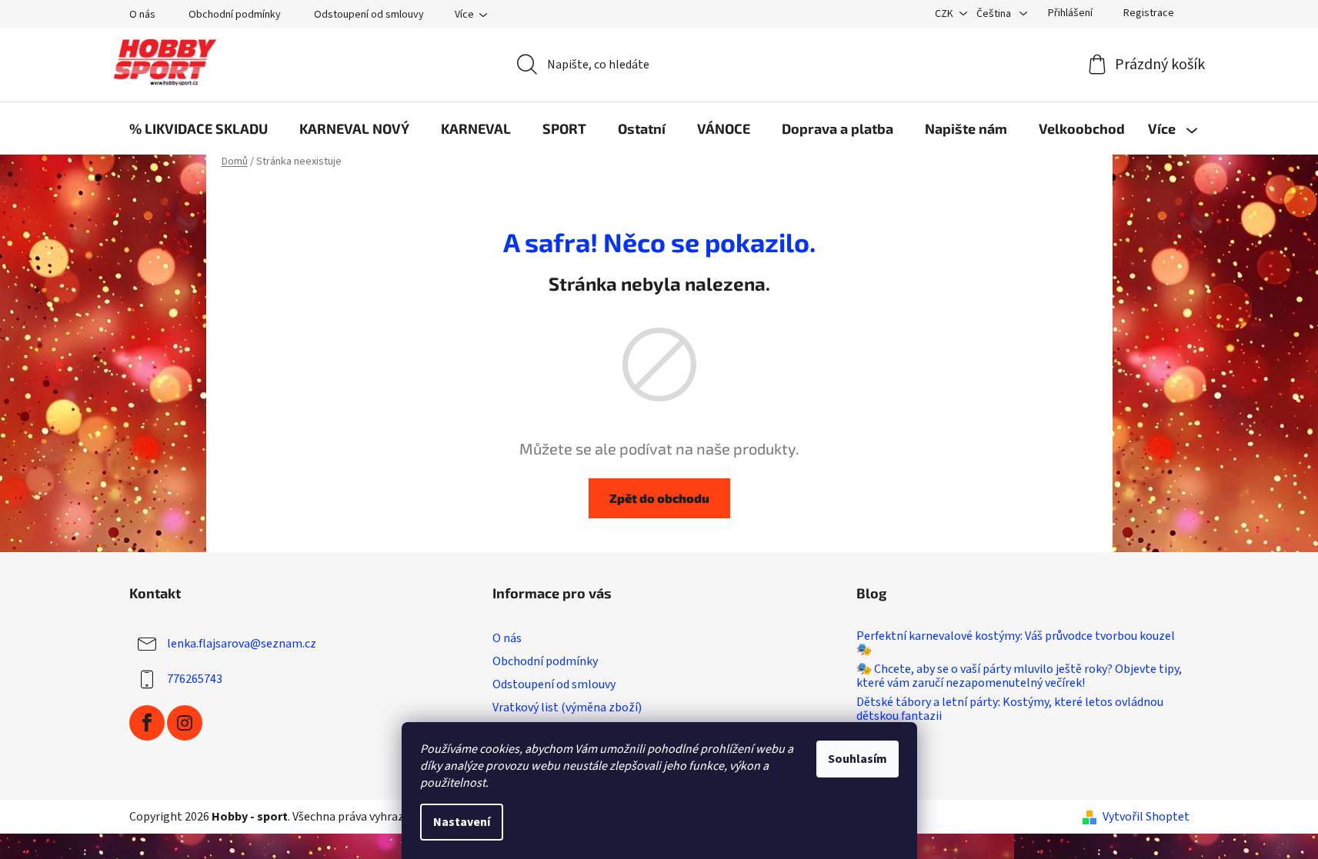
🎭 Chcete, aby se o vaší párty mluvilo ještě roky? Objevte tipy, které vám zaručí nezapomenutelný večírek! (1019, 676)
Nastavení (461, 822)
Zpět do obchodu (659, 498)
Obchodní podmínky (235, 14)
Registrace (1148, 13)
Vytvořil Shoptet (1146, 816)
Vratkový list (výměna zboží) (567, 707)
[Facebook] (147, 723)
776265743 (194, 679)
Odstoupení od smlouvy (369, 14)
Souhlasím (857, 759)
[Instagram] (184, 723)
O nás (142, 14)
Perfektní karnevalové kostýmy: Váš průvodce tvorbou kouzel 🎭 (1015, 643)
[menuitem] (198, 128)
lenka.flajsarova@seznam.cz (241, 643)
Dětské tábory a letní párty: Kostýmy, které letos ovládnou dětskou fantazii (1009, 709)
